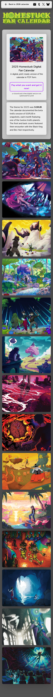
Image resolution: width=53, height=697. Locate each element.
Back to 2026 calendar (19, 4)
